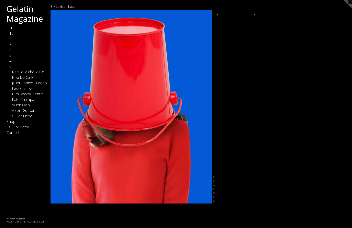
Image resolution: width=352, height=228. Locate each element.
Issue (11, 27)
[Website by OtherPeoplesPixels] (344, 8)
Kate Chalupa (23, 99)
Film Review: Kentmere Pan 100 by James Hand (29, 93)
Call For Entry (20, 115)
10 (11, 33)
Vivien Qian (21, 104)
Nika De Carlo (23, 77)
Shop (11, 121)
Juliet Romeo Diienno (29, 82)
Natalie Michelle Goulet (29, 71)
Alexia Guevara (24, 110)
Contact (13, 132)
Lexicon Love (22, 88)
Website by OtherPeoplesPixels (26, 222)
